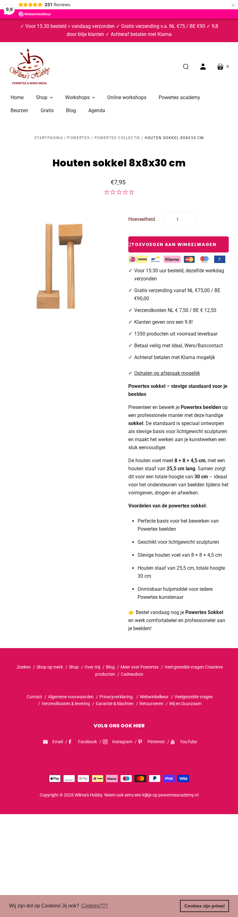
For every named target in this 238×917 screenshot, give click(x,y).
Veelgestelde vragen (193, 696)
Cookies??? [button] (94, 905)
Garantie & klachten (115, 703)
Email (57, 741)
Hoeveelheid (141, 219)
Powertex (78, 138)
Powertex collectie (117, 138)
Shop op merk (50, 667)
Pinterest (156, 741)
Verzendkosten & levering (66, 703)
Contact (34, 696)
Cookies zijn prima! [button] (204, 905)
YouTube (188, 741)
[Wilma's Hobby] (29, 67)
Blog (110, 667)
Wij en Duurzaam (185, 703)
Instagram (122, 741)
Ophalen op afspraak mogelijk (167, 373)
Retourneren (151, 703)
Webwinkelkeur (154, 696)
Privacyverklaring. (116, 696)
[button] (44, 97)
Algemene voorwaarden (71, 696)
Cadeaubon (132, 674)
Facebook (87, 741)
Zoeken (24, 667)
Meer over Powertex (140, 667)
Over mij (92, 667)
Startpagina (48, 138)
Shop (74, 667)
